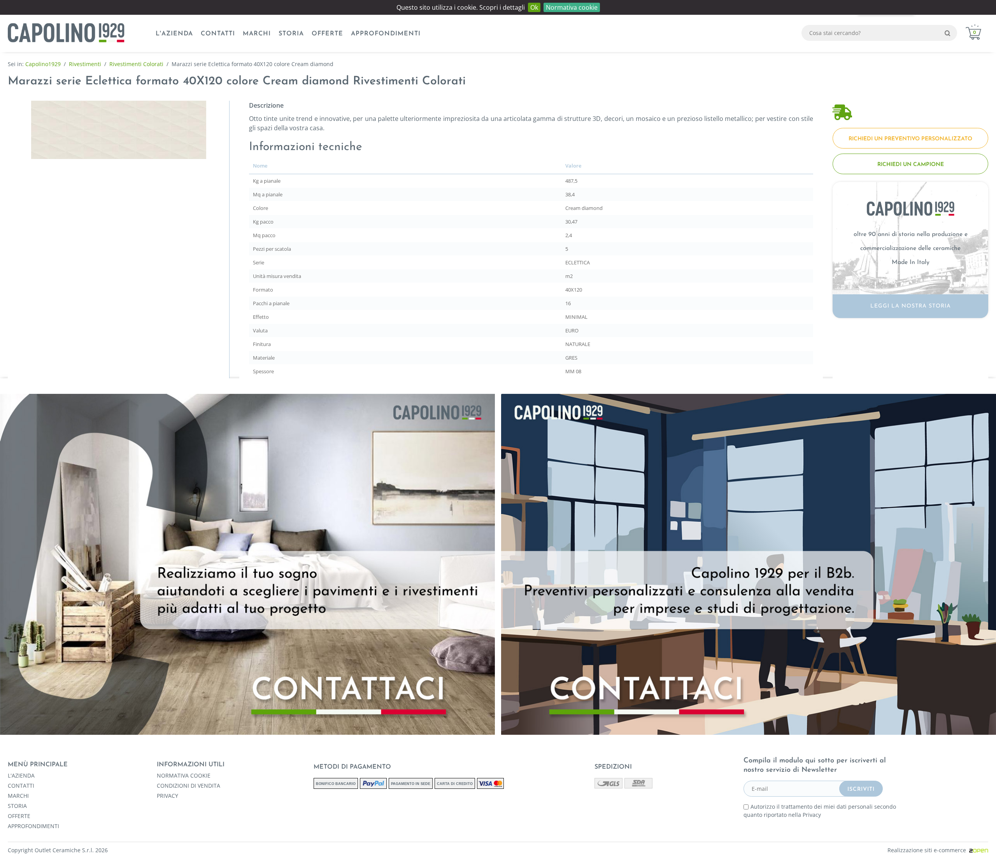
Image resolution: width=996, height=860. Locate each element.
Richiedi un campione (910, 165)
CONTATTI (218, 34)
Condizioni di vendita (188, 785)
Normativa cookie (572, 7)
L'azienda (174, 34)
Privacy (167, 796)
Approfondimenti (386, 34)
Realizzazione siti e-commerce (928, 850)
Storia (291, 34)
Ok (534, 7)
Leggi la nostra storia (910, 306)
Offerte (327, 34)
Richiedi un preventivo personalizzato (910, 139)
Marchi (257, 34)
